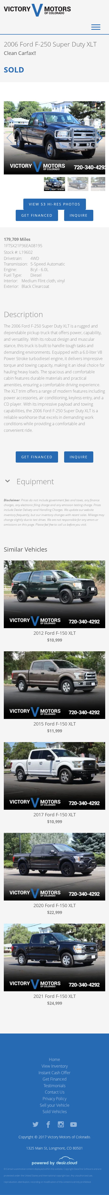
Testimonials (54, 1085)
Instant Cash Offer (54, 1072)
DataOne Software (83, 1169)
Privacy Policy (54, 1098)
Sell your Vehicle (54, 1105)
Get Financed (55, 1079)
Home (54, 1059)
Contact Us (54, 1092)
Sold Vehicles (55, 1111)
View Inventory (55, 1066)
